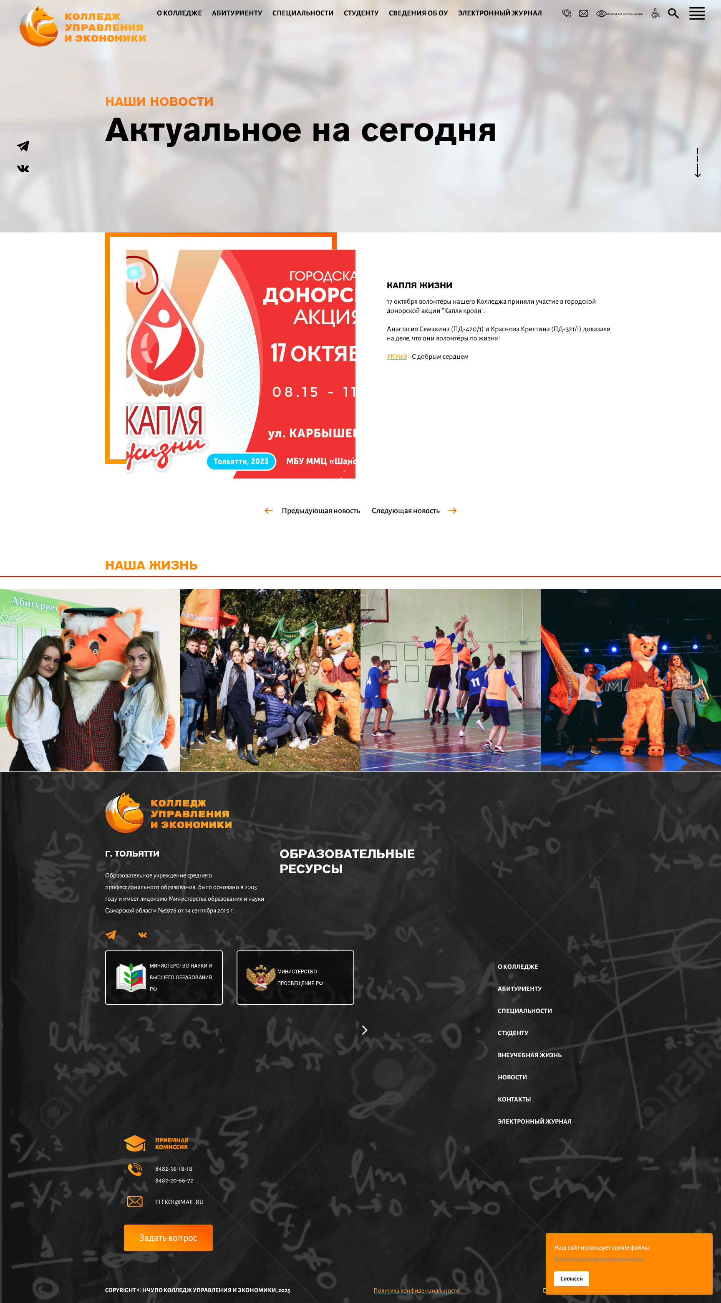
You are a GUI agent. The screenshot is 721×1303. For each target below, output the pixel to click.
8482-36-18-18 (173, 1168)
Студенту (361, 13)
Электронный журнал (500, 13)
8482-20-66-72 (174, 1180)
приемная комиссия (171, 1143)
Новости (512, 1077)
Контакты (514, 1099)
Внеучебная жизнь (530, 1055)
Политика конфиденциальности (416, 1290)
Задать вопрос (168, 1238)
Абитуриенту (237, 13)
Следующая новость (406, 511)
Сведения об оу (418, 13)
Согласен (571, 1278)
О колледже (179, 13)
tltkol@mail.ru (179, 1202)
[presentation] (365, 1029)
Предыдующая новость (321, 511)
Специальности (303, 13)
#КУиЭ (397, 356)
